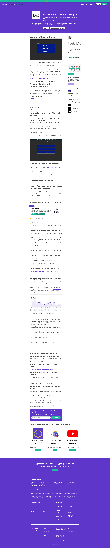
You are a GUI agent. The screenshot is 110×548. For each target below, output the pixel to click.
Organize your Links (70, 515)
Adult (42, 492)
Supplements (76, 497)
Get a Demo (98, 4)
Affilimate (44, 508)
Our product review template (38, 271)
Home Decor (40, 496)
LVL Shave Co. (35, 208)
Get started (104, 4)
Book (75, 492)
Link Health (69, 519)
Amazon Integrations (59, 506)
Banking (66, 492)
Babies (64, 492)
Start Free (46, 28)
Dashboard (57, 520)
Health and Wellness (34, 496)
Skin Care (55, 497)
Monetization (71, 482)
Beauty (32, 98)
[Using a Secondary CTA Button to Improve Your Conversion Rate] (55, 433)
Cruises (68, 493)
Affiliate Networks (33, 492)
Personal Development (37, 497)
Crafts (66, 493)
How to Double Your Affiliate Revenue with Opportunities (60, 536)
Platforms (82, 4)
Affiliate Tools (34, 482)
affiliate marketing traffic (39, 400)
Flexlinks (44, 511)
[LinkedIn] (69, 52)
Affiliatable (44, 507)
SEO (44, 485)
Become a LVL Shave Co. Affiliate (57, 28)
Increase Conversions (59, 505)
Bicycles (72, 492)
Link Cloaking (69, 513)
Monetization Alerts (70, 506)
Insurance (50, 496)
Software (64, 497)
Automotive (60, 492)
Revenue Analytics (70, 507)
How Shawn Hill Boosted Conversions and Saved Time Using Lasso (61, 533)
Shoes (53, 497)
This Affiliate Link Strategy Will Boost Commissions (60, 538)
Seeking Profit (40, 485)
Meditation (71, 496)
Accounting (38, 492)
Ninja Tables (44, 512)
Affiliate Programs (70, 531)
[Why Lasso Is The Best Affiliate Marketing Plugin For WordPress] (38, 433)
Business (36, 493)
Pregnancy (45, 497)
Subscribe (56, 417)
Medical (68, 496)
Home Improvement (45, 496)
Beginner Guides (48, 482)
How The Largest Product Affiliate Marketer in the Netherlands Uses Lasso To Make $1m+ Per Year (61, 529)
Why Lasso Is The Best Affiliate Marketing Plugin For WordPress (37, 442)
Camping (39, 493)
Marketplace (57, 512)
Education (65, 482)
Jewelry (53, 496)
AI (43, 492)
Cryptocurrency (72, 493)
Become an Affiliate (46, 531)
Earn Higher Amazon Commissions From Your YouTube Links (72, 442)
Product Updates (34, 485)
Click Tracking (69, 516)
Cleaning (56, 493)
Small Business (60, 497)
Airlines (46, 492)
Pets (42, 497)
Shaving (32, 99)
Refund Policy (46, 535)
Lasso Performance (57, 289)
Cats (45, 493)
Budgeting (32, 493)
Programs (91, 4)
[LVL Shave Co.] (57, 211)
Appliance (54, 492)
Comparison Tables (58, 515)
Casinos (43, 493)
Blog (87, 4)
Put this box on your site (40, 213)
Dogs (76, 493)
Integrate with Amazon (70, 512)
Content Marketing (60, 482)
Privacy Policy (46, 532)
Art (57, 492)
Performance (69, 520)
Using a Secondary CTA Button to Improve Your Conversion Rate (55, 442)
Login (68, 532)
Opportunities (58, 519)
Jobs (56, 496)
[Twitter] (70, 52)
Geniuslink (32, 512)
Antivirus (51, 492)
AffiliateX (32, 508)
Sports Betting (68, 497)
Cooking (59, 493)
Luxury (65, 496)
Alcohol (48, 492)
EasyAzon (32, 511)
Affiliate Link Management (71, 505)
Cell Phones (48, 493)
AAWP (32, 507)
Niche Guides (76, 482)
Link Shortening (58, 513)
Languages (59, 496)
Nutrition (32, 497)
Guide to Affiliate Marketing (18, 4)
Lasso (43, 218)
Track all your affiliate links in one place (49, 317)
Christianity (52, 493)
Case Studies (54, 482)
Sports (72, 497)
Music (74, 496)
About (45, 528)
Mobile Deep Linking (59, 516)
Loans (62, 496)
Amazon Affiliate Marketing (41, 482)
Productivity (49, 497)
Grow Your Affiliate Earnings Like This (60, 541)
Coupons (62, 493)
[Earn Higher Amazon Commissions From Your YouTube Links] (72, 433)
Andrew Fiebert (46, 20)
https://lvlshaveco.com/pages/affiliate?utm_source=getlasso (42, 369)
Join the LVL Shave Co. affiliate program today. (39, 78)
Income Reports (58, 507)
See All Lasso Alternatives (35, 505)
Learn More (33, 213)
